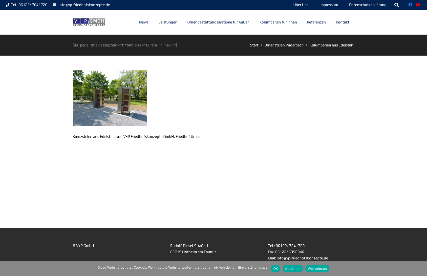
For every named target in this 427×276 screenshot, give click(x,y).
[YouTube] (418, 5)
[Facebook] (410, 5)
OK (275, 269)
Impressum (329, 5)
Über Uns (300, 5)
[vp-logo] (89, 22)
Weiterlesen (317, 269)
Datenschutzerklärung (367, 5)
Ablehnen (292, 269)
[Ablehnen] (420, 268)
